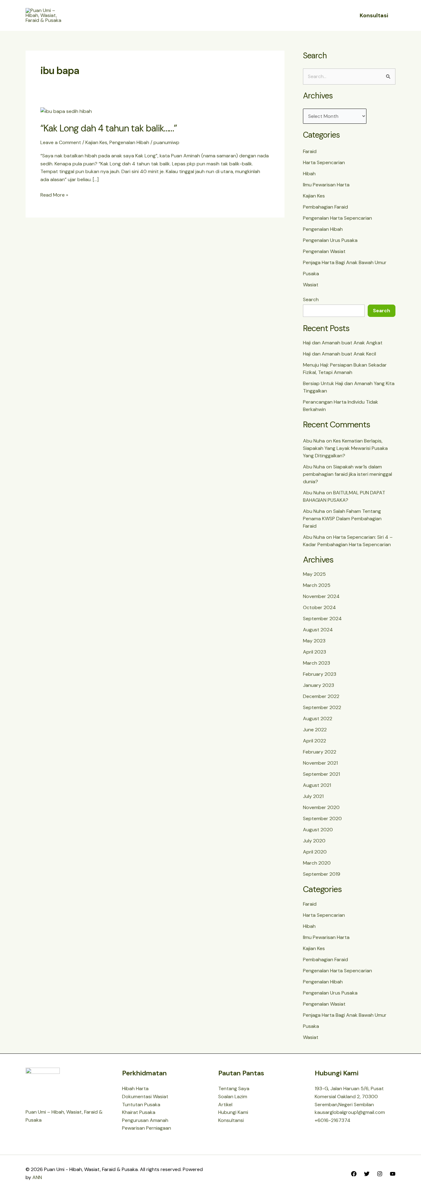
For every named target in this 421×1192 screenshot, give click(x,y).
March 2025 (316, 585)
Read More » (54, 194)
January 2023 (318, 685)
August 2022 (317, 718)
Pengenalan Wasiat (324, 251)
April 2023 (314, 652)
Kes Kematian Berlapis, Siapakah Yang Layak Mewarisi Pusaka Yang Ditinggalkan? (345, 448)
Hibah (309, 173)
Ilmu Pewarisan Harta (326, 184)
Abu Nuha (314, 441)
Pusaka (311, 273)
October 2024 (319, 607)
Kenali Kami (180, 15)
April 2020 (315, 852)
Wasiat (310, 284)
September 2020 (322, 818)
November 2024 (321, 596)
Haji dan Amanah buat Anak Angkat (342, 342)
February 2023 (319, 674)
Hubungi (270, 15)
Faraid (310, 151)
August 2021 (317, 785)
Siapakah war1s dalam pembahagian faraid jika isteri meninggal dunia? (347, 474)
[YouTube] (392, 1174)
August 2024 (318, 629)
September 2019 (321, 874)
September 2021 (321, 774)
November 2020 (321, 807)
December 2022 (321, 696)
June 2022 (315, 729)
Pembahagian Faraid (325, 207)
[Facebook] (354, 1174)
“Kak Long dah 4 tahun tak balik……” (108, 128)
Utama (148, 15)
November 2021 (320, 763)
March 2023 (316, 663)
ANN (37, 1177)
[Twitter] (367, 1174)
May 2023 (314, 641)
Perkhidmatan (227, 15)
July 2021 (313, 796)
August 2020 (318, 829)
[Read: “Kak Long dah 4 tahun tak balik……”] (66, 111)
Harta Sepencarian (324, 162)
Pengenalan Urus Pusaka (330, 240)
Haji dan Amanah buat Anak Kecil (339, 354)
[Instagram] (379, 1174)
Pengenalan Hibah (129, 142)
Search (311, 299)
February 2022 (319, 752)
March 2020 (317, 863)
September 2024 (322, 618)
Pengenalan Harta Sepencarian (337, 218)
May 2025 (314, 574)
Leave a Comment (60, 142)
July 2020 (314, 840)
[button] (197, 15)
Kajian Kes (96, 142)
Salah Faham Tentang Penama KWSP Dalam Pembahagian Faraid (342, 518)
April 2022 (314, 740)
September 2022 (322, 707)
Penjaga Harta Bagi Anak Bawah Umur (344, 262)
